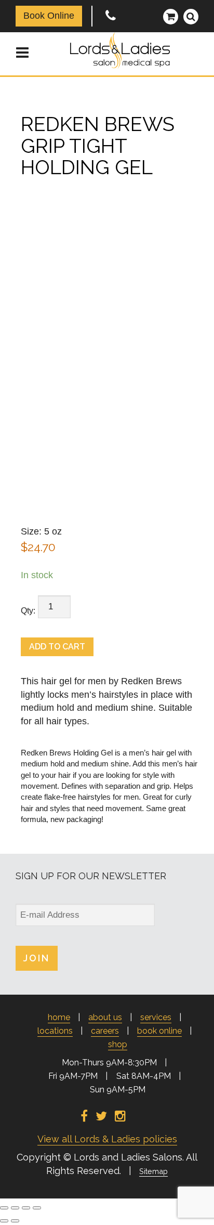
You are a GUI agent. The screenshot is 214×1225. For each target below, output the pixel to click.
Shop (117, 1044)
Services (155, 1017)
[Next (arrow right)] (15, 1220)
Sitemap (153, 1171)
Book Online (48, 15)
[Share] (26, 1207)
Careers (105, 1031)
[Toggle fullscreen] (15, 1207)
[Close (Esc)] (37, 1207)
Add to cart (57, 646)
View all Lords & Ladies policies (107, 1138)
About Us (105, 1017)
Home (59, 1017)
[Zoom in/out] (4, 1207)
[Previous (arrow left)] (4, 1220)
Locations (55, 1031)
